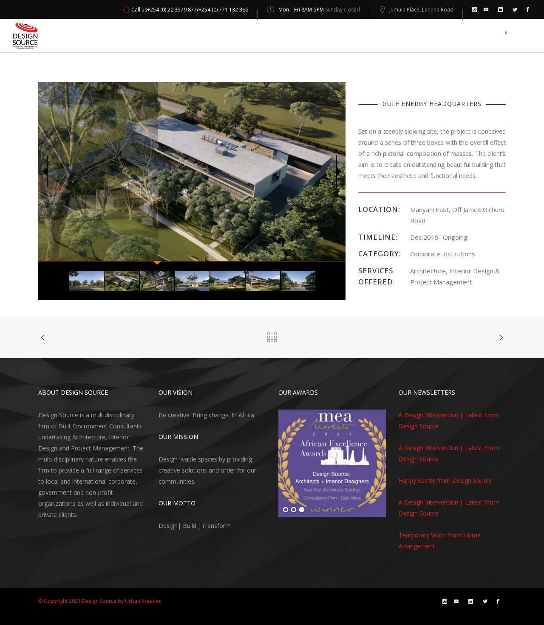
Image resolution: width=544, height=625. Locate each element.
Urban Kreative (143, 601)
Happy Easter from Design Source (445, 480)
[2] (294, 510)
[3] (302, 510)
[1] (286, 510)
